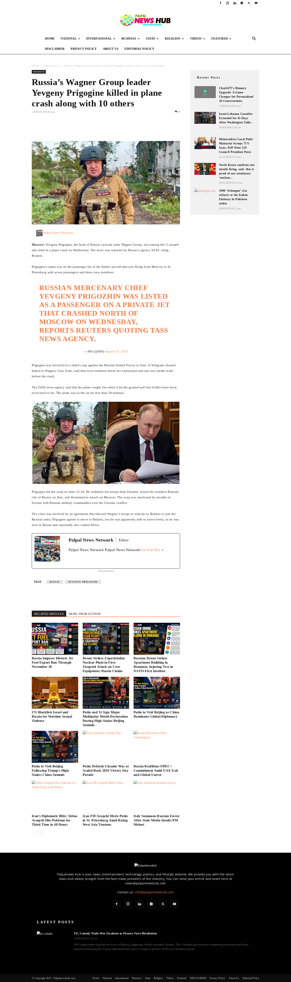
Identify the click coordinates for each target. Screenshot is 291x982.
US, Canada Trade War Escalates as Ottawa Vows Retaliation (115, 933)
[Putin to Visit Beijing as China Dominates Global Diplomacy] (157, 693)
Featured (219, 38)
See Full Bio (150, 550)
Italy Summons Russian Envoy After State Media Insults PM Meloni (157, 820)
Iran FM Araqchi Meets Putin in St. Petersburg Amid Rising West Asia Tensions (105, 820)
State (151, 38)
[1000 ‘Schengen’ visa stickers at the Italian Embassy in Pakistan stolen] (205, 194)
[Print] (85, 129)
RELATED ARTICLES (49, 614)
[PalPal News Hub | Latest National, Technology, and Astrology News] (145, 20)
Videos (196, 38)
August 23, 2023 (116, 351)
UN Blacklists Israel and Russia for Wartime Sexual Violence (52, 716)
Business (128, 38)
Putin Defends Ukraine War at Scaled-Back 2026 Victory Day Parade (106, 770)
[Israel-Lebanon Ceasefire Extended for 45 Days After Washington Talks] (205, 118)
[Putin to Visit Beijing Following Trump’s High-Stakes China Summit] (55, 747)
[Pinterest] (55, 129)
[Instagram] (228, 3)
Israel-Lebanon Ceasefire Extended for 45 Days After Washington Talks (236, 118)
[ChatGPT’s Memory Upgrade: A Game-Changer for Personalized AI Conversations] (205, 92)
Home (50, 38)
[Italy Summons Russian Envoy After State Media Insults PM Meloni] (157, 796)
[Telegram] (242, 3)
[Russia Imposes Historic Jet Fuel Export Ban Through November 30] (55, 639)
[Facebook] (220, 3)
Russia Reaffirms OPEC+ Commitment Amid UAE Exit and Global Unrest (156, 770)
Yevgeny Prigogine (83, 582)
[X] (249, 3)
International (99, 38)
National (69, 38)
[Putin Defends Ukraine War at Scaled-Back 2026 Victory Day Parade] (106, 747)
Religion (172, 38)
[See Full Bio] (162, 550)
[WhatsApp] (65, 129)
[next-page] (41, 833)
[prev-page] (34, 833)
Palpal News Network (58, 232)
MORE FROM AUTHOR (85, 614)
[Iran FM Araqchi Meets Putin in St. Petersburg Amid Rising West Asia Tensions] (106, 796)
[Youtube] (256, 3)
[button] (254, 39)
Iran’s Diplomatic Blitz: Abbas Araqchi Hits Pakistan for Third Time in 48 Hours (55, 820)
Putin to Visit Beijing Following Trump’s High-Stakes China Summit (51, 770)
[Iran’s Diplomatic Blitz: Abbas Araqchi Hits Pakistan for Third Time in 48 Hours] (55, 796)
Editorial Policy (139, 48)
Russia (55, 582)
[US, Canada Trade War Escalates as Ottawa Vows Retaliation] (53, 940)
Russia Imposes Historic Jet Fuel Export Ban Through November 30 (52, 662)
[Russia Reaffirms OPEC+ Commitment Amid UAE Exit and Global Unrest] (157, 747)
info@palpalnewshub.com (154, 892)
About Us (111, 48)
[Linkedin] (235, 3)
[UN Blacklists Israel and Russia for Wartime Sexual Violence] (55, 693)
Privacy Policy (84, 48)
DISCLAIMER (55, 48)
